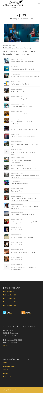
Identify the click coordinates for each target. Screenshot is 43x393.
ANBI (5, 345)
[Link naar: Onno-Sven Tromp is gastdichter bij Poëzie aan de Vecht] (6, 205)
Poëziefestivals (8, 377)
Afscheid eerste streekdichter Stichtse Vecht (25, 76)
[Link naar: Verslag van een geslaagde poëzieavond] (6, 251)
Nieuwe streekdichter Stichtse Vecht (22, 69)
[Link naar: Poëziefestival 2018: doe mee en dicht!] (6, 236)
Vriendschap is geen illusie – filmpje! (22, 114)
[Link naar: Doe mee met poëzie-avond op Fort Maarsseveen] (6, 159)
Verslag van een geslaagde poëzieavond (23, 252)
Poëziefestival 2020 (9, 295)
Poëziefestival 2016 (9, 305)
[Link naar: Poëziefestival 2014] (6, 259)
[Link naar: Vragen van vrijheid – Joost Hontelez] (6, 60)
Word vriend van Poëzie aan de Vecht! (23, 137)
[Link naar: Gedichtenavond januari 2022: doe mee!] (6, 167)
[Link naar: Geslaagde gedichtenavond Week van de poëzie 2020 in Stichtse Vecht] (6, 197)
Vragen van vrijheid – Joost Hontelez (22, 61)
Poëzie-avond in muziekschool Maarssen (24, 129)
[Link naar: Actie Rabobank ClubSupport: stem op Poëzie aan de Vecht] (6, 174)
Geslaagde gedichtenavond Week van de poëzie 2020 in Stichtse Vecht (23, 199)
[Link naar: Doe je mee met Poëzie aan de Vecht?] (6, 105)
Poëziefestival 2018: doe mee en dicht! (23, 237)
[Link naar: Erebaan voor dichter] (6, 90)
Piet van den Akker (17, 191)
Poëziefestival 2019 (17, 230)
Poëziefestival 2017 (9, 302)
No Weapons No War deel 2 (20, 84)
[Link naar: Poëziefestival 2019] (6, 229)
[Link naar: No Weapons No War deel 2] (6, 83)
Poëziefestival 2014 (17, 260)
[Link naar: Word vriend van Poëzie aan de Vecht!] (6, 136)
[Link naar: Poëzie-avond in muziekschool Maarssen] (6, 128)
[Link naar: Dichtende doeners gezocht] (6, 182)
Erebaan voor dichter (17, 91)
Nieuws (5, 373)
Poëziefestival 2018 (9, 298)
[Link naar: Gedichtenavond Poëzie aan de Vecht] (6, 213)
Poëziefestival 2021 (9, 292)
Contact (6, 370)
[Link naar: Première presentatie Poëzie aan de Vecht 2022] (6, 151)
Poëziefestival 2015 (17, 245)
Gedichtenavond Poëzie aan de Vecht (22, 214)
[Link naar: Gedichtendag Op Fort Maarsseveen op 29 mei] (6, 143)
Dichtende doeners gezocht (19, 183)
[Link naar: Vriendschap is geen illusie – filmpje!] (6, 113)
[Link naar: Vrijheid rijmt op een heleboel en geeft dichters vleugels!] (6, 221)
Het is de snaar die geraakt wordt (21, 99)
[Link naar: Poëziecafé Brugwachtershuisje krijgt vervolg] (21, 33)
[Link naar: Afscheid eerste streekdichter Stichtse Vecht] (6, 75)
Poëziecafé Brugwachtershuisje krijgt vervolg (17, 48)
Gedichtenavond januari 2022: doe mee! (23, 168)
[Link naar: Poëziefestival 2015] (6, 244)
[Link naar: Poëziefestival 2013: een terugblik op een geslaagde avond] (6, 266)
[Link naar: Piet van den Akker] (6, 190)
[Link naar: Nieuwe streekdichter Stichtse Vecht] (6, 68)
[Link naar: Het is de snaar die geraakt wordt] (6, 98)
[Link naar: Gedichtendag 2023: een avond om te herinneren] (6, 120)
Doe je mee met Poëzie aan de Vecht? (22, 106)
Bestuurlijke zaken (9, 366)
